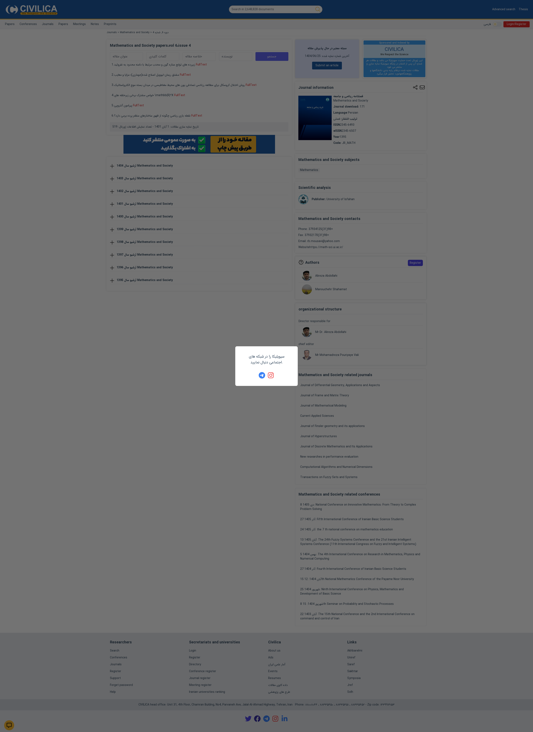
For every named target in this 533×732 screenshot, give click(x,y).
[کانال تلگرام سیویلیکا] (262, 375)
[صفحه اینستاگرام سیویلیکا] (271, 375)
